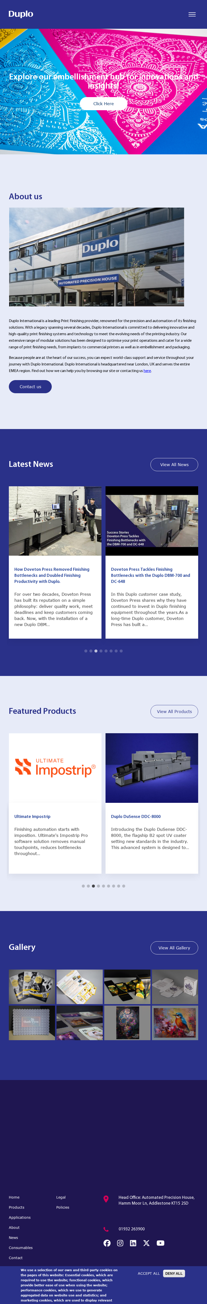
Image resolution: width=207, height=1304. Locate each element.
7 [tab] (116, 651)
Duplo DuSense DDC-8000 (39, 817)
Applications (20, 1217)
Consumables (21, 1247)
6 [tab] (111, 651)
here (147, 371)
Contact (16, 1258)
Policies (62, 1207)
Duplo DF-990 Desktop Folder (139, 817)
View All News (174, 464)
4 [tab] (111, 147)
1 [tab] (95, 147)
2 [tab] (100, 147)
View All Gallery (174, 947)
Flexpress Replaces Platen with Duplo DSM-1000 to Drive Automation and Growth (147, 576)
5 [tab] (106, 651)
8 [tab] (121, 651)
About (14, 1227)
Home (14, 1197)
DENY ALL (174, 1273)
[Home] (21, 14)
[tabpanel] (103, 91)
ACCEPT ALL (149, 1273)
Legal (61, 1197)
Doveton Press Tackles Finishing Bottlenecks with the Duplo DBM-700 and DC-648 (53, 576)
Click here (104, 99)
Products (16, 1207)
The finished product (103, 67)
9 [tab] (123, 886)
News (13, 1237)
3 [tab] (106, 147)
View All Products (174, 711)
